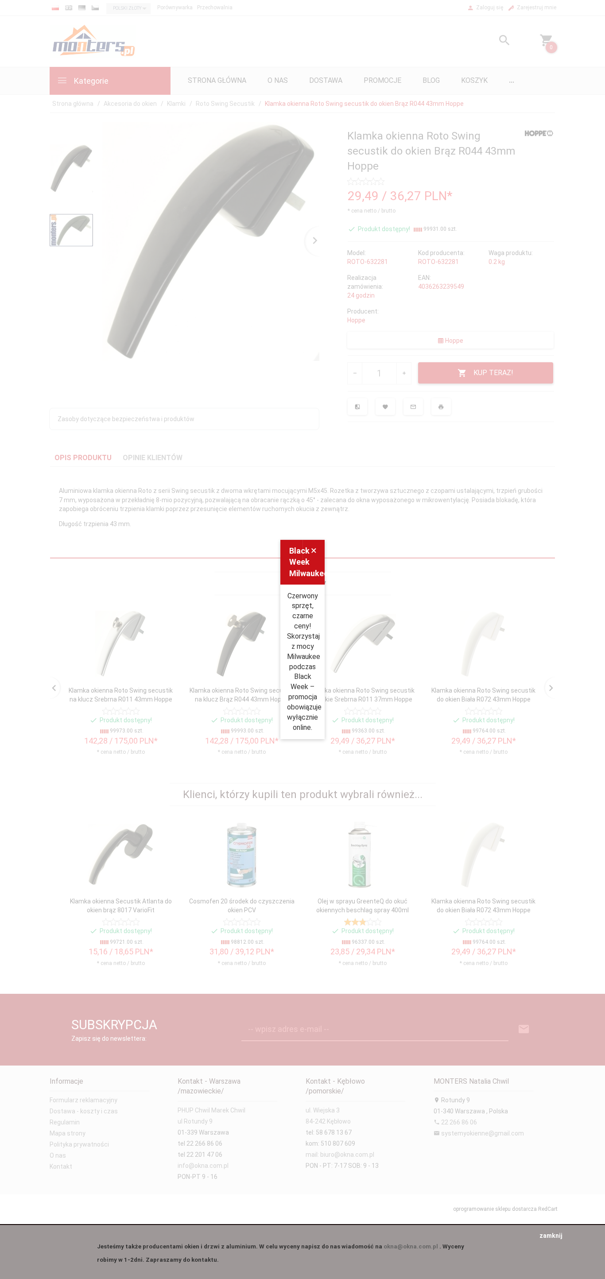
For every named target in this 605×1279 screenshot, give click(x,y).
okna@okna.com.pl (411, 1246)
